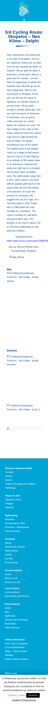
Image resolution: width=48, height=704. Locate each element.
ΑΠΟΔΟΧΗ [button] (33, 695)
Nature (8, 480)
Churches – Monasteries (17, 527)
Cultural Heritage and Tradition (20, 484)
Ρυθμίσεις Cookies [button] (17, 695)
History (8, 476)
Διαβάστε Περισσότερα (24, 700)
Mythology (10, 488)
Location (9, 472)
